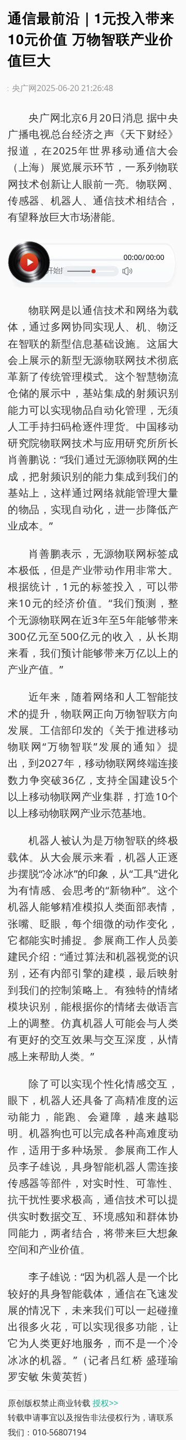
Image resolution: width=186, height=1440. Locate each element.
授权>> (105, 1403)
